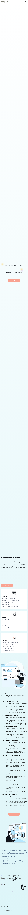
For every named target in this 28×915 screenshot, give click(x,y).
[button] (26, 2)
